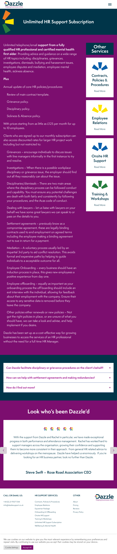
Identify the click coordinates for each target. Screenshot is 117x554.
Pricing (75, 505)
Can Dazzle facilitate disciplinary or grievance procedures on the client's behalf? (54, 368)
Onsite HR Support (42, 515)
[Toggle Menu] (110, 4)
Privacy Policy (78, 512)
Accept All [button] (27, 547)
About (75, 502)
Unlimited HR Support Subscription (48, 522)
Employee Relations (42, 505)
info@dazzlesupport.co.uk (13, 505)
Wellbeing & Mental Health (45, 526)
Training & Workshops (43, 519)
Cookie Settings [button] (11, 547)
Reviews (76, 508)
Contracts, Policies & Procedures (47, 502)
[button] (113, 450)
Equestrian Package (42, 508)
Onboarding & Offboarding (45, 512)
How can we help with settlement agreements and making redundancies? (50, 377)
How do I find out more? (20, 387)
